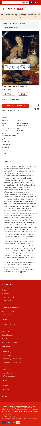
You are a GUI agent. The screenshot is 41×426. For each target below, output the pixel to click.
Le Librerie (5, 293)
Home (5, 23)
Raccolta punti (7, 301)
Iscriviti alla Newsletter (9, 342)
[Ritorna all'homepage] (15, 9)
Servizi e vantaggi (8, 297)
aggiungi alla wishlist (9, 110)
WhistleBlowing (7, 373)
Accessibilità (6, 369)
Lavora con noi (7, 315)
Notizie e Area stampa (9, 311)
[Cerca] (31, 2)
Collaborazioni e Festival (10, 308)
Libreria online (7, 328)
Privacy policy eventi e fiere (11, 359)
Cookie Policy (6, 355)
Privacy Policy (6, 352)
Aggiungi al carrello (15, 106)
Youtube (5, 396)
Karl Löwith (7, 89)
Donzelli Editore (22, 123)
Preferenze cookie (8, 376)
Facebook (5, 386)
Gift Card (5, 338)
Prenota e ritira (7, 331)
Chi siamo (5, 290)
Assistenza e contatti (9, 324)
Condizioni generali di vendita (12, 362)
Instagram (5, 389)
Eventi (4, 304)
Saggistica (13, 23)
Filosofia (23, 23)
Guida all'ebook (7, 335)
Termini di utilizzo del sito (10, 366)
